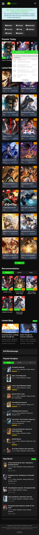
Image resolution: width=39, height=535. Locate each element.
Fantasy (33, 369)
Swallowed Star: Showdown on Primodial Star (21, 476)
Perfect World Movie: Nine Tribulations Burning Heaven (20, 463)
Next (19, 263)
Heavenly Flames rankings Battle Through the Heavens (10, 337)
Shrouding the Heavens (19, 402)
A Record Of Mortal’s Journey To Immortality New (22, 430)
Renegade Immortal (18, 367)
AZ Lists (19, 532)
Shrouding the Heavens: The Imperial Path (21, 488)
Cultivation (23, 396)
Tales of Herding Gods (19, 375)
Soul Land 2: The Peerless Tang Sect (23, 419)
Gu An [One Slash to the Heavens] (22, 449)
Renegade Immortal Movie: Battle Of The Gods (21, 506)
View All (35, 320)
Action (18, 369)
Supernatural (18, 398)
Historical (14, 423)
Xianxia (33, 450)
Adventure (8, 272)
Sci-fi (32, 404)
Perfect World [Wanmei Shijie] (21, 386)
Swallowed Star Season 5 (20, 411)
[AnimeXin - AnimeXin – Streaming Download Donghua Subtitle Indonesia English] (12, 4)
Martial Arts (29, 413)
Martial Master (16, 439)
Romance (14, 414)
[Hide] (36, 52)
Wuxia (31, 272)
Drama (28, 369)
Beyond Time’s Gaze (18, 394)
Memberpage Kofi (26, 17)
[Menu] (13, 52)
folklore (19, 272)
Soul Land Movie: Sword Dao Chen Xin (20, 497)
